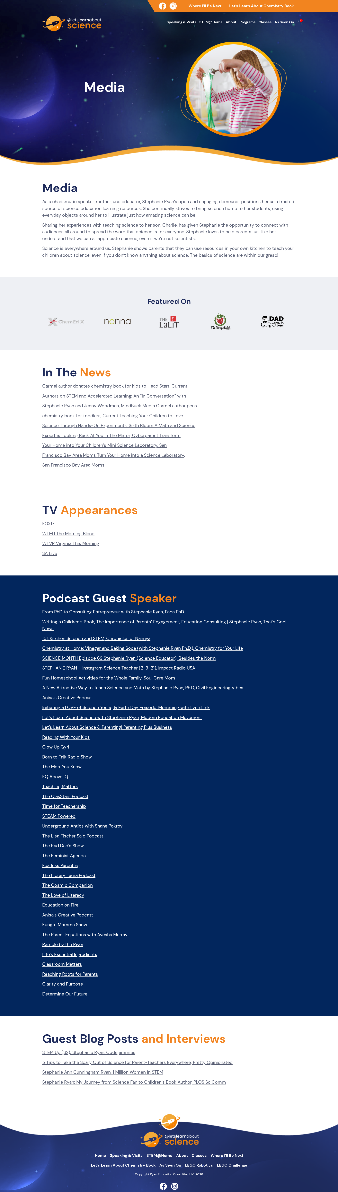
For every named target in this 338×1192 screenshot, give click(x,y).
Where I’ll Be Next (205, 5)
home (100, 1155)
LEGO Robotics (199, 1165)
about (182, 1155)
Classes (265, 22)
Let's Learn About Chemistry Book (123, 1165)
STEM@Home (211, 22)
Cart (299, 22)
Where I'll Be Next (227, 1155)
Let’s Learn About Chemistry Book (261, 5)
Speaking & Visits (181, 22)
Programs (247, 22)
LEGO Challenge (232, 1165)
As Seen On (284, 22)
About (231, 22)
